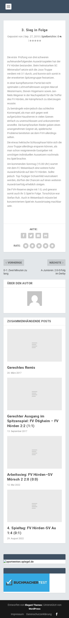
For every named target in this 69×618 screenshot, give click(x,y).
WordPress (34, 608)
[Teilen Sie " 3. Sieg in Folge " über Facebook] (23, 235)
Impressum (17, 614)
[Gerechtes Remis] (34, 345)
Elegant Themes (33, 605)
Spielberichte (48, 36)
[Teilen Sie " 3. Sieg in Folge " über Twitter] (31, 235)
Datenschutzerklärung (39, 614)
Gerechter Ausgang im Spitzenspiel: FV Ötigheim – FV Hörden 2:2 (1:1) (33, 421)
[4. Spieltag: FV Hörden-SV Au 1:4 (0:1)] (34, 506)
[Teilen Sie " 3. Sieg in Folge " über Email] (38, 235)
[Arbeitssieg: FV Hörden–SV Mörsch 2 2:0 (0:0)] (34, 452)
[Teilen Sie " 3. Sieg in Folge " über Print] (45, 235)
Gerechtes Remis (21, 367)
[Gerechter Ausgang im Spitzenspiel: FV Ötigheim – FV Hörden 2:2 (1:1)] (34, 394)
